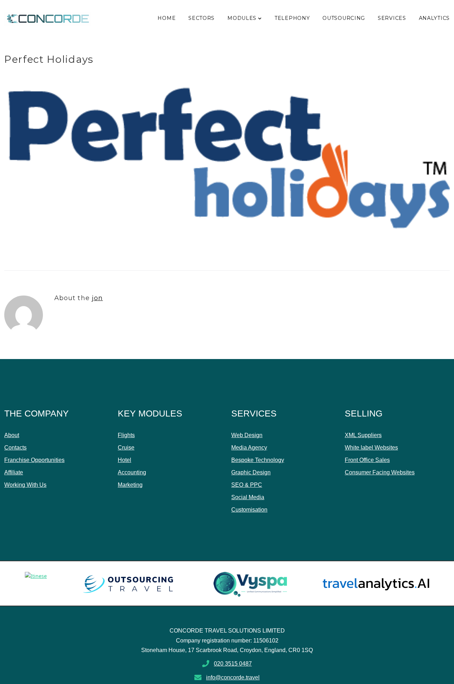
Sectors (201, 18)
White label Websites (371, 448)
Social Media (247, 497)
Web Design (246, 435)
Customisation (249, 510)
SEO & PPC (246, 485)
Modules (241, 18)
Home (166, 18)
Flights (126, 435)
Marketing (130, 485)
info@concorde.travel (233, 677)
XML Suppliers (363, 435)
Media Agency (249, 448)
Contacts (15, 448)
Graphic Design (251, 472)
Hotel (124, 460)
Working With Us (25, 485)
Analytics (434, 18)
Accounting (132, 472)
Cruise (126, 448)
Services (392, 18)
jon (97, 298)
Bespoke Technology (257, 460)
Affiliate (13, 472)
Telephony (292, 18)
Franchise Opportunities (34, 460)
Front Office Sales (367, 460)
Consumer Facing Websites (380, 472)
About (11, 435)
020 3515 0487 (233, 664)
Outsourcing (343, 18)
